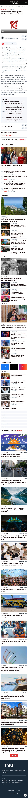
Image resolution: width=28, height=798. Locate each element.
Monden (5, 179)
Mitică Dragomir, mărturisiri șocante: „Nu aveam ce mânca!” (18, 343)
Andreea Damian (23, 506)
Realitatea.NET (4, 780)
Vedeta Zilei (4, 784)
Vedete (2, 168)
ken (3, 135)
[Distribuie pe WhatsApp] (22, 39)
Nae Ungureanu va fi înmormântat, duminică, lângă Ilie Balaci (11, 279)
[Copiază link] (22, 36)
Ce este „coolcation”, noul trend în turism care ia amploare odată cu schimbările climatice (14, 113)
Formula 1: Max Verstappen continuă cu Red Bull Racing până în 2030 (18, 299)
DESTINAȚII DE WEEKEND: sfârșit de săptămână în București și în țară (15, 102)
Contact (3, 770)
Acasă (3, 6)
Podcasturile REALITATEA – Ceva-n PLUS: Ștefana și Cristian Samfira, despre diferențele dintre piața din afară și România (18, 234)
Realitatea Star (20, 780)
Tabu (10, 37)
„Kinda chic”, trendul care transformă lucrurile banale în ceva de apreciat (12, 564)
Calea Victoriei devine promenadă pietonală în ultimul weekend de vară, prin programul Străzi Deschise (15, 107)
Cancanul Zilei (4, 782)
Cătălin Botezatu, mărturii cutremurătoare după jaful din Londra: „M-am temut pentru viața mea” (13, 327)
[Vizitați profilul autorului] (2, 37)
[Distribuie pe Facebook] (25, 36)
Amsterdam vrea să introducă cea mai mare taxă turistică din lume (14, 723)
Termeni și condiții (9, 770)
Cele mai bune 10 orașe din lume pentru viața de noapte (18, 226)
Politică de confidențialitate (20, 770)
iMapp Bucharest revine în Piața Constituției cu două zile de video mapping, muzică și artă (14, 119)
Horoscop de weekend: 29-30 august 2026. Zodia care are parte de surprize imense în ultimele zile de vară (18, 243)
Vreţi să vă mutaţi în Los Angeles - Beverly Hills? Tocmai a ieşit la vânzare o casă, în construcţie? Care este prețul (13, 219)
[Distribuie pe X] (25, 39)
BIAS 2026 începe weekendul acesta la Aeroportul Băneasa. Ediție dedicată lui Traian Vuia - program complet (12, 669)
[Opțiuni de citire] (25, 795)
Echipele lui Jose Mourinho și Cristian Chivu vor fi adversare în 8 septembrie (19, 286)
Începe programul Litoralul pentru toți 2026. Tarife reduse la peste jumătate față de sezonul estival (13, 696)
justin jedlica (9, 135)
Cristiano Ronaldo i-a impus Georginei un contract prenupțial (18, 357)
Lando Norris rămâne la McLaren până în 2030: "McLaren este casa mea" (17, 292)
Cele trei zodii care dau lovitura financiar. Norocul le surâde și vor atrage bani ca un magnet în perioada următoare (13, 750)
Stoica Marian (23, 452)
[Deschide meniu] (2, 2)
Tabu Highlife (11, 782)
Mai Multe (14, 755)
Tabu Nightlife (18, 782)
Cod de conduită (5, 772)
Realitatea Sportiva (12, 780)
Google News (21, 139)
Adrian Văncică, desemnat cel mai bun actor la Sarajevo (18, 388)
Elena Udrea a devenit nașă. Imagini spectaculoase (18, 349)
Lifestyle (10, 6)
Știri (6, 6)
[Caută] (26, 2)
